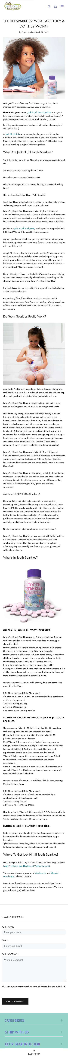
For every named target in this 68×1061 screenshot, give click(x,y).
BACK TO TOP (34, 1054)
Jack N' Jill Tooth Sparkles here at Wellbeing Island (26, 865)
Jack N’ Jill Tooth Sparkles (39, 112)
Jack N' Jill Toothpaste (24, 228)
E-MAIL (5, 940)
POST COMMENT (15, 1001)
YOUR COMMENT (10, 953)
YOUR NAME (8, 926)
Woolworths (40, 872)
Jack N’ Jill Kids (13, 134)
